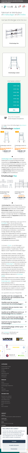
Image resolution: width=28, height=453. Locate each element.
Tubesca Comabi (5, 390)
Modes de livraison (5, 401)
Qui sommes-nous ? (5, 399)
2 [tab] (14, 156)
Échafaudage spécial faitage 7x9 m (19, 192)
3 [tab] (15, 156)
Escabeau (3, 371)
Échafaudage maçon (5, 281)
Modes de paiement (5, 403)
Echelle (3, 370)
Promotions (3, 376)
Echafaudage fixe (5, 368)
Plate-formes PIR (5, 373)
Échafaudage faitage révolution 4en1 (4, 192)
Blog (2, 404)
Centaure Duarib (5, 384)
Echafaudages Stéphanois (7, 385)
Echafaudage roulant (6, 366)
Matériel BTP (4, 375)
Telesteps (3, 389)
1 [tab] (12, 156)
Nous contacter (4, 406)
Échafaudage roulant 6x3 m (20, 146)
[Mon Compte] (15, 7)
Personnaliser (14, 448)
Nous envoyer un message (7, 423)
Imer (2, 387)
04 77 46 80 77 (4, 420)
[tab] (14, 297)
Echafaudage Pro (10, 264)
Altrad (2, 382)
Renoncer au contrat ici (6, 396)
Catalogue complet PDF (6, 397)
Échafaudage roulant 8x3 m (5, 146)
